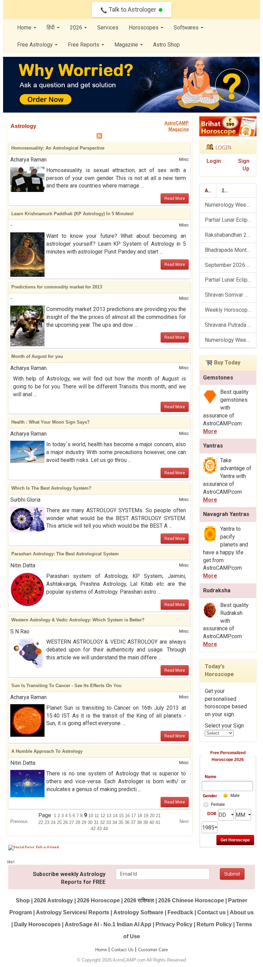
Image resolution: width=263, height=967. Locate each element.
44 (105, 828)
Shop (23, 900)
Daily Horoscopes (37, 924)
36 (128, 822)
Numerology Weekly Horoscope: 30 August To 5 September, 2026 (230, 205)
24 (54, 822)
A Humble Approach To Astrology (47, 751)
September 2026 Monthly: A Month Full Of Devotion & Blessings (230, 265)
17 (134, 815)
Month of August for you (37, 356)
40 (152, 822)
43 (100, 828)
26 (66, 822)
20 (153, 815)
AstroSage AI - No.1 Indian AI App (108, 924)
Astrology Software (138, 912)
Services (107, 27)
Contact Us (122, 949)
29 (85, 822)
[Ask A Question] (131, 85)
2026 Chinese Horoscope (191, 900)
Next (184, 821)
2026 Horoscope (98, 900)
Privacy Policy (173, 924)
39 (146, 822)
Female (218, 804)
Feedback (180, 912)
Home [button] (25, 27)
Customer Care (153, 949)
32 (103, 822)
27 (72, 822)
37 (134, 822)
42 (94, 828)
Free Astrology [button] (35, 44)
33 (109, 822)
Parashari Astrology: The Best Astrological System (65, 553)
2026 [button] (77, 27)
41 (157, 822)
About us (242, 912)
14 (116, 815)
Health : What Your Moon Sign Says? (50, 422)
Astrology (23, 126)
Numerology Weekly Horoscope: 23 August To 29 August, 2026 (230, 340)
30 (91, 822)
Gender (209, 795)
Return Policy (214, 924)
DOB (211, 813)
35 (121, 822)
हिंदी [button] (51, 27)
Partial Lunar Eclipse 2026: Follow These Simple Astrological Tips (230, 279)
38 (140, 822)
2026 (227, 190)
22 (41, 822)
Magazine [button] (126, 44)
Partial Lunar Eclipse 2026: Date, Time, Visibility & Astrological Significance (230, 220)
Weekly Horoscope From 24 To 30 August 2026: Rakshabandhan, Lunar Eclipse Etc (230, 310)
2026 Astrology (53, 900)
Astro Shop (166, 44)
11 (97, 815)
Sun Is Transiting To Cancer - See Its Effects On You (66, 685)
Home (101, 949)
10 (91, 815)
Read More (174, 198)
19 (146, 815)
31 (97, 822)
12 (103, 815)
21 (158, 815)
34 (115, 822)
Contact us (211, 912)
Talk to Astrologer (132, 9)
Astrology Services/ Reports (72, 912)
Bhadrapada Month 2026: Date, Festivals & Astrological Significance (230, 250)
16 (128, 815)
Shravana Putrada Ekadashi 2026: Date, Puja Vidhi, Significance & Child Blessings (230, 325)
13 (110, 815)
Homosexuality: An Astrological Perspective (57, 148)
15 (122, 815)
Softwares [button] (187, 27)
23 (48, 822)
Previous (19, 821)
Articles (211, 190)
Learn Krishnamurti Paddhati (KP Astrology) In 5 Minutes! (72, 213)
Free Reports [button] (84, 44)
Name (210, 776)
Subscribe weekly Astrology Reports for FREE (69, 878)
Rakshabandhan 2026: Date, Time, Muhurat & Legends (230, 235)
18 (140, 815)
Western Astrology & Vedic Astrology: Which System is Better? (78, 619)
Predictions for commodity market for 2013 (56, 286)
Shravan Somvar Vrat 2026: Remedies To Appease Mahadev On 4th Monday (230, 295)
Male (235, 795)
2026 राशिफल (139, 900)
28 (78, 822)
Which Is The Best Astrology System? (51, 488)
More (210, 431)
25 (60, 822)
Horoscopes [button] (144, 27)
